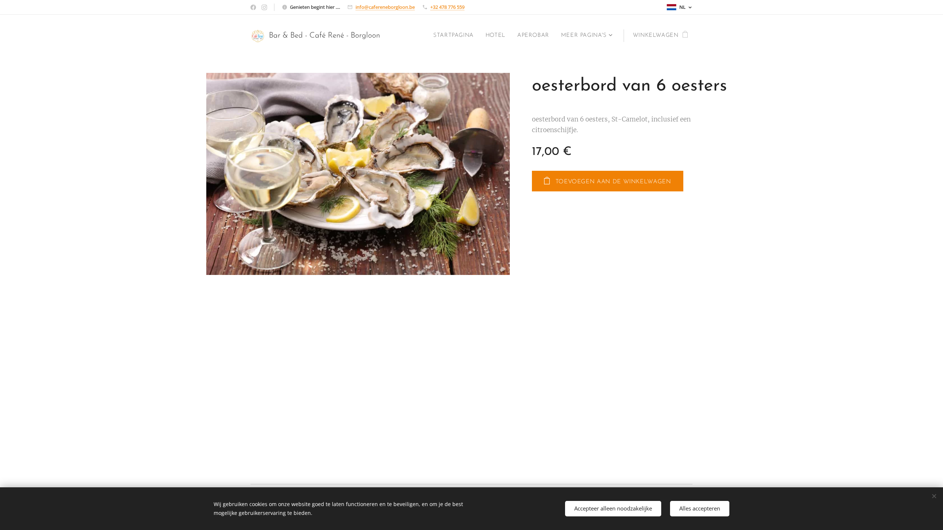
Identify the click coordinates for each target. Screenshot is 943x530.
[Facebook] (253, 7)
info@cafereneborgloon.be (385, 7)
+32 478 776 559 (447, 7)
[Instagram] (264, 7)
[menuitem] (455, 35)
